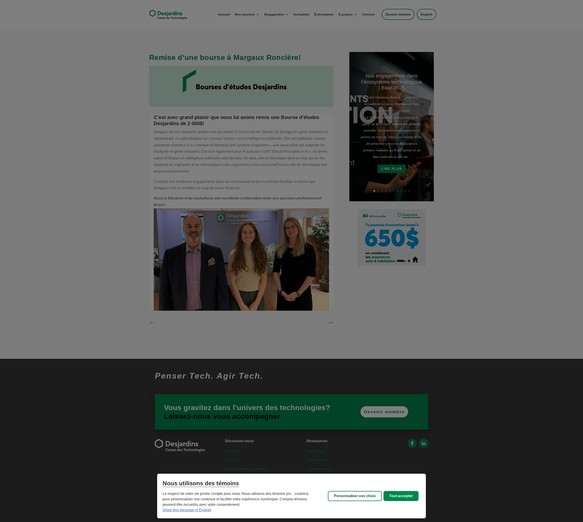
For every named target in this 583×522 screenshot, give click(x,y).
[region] (291, 496)
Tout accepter (401, 496)
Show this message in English (187, 510)
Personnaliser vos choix (355, 496)
